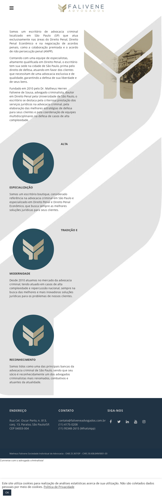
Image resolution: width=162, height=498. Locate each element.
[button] (21, 460)
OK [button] (7, 492)
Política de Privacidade (59, 487)
